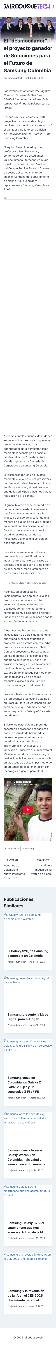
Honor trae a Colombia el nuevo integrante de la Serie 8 (14, 869)
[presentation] (28, 929)
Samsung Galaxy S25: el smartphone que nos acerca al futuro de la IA (25, 1227)
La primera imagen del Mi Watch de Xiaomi (41, 867)
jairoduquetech (15, 78)
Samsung (9, 34)
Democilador (12, 848)
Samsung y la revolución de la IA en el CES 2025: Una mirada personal (25, 1295)
